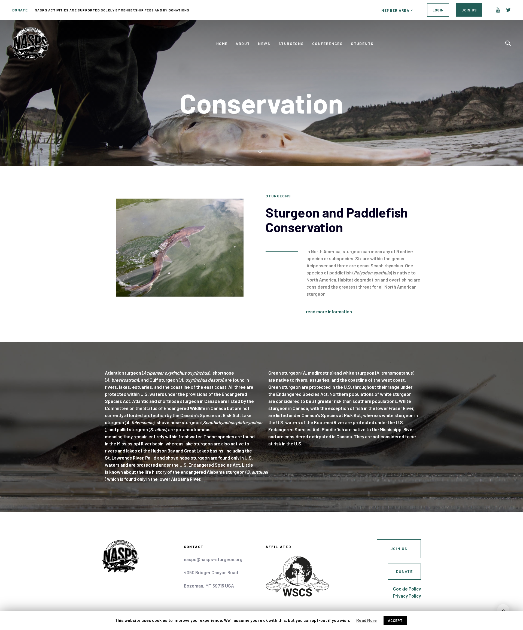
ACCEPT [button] (395, 620)
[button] (397, 10)
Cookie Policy (407, 588)
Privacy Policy (407, 595)
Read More (366, 620)
